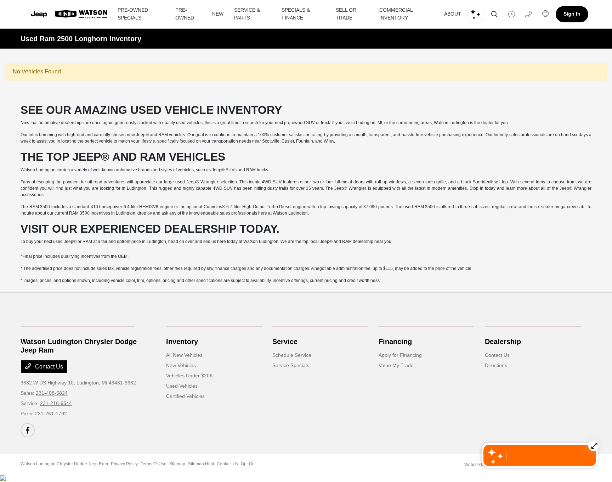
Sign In (571, 14)
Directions (496, 365)
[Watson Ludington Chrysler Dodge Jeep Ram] (68, 14)
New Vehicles (181, 365)
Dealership (503, 341)
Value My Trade (396, 365)
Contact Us (48, 367)
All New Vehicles (184, 355)
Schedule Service (291, 355)
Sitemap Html (201, 463)
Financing (395, 341)
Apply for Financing (400, 355)
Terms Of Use (153, 463)
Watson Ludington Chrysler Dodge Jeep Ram (64, 463)
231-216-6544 (56, 403)
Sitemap (177, 463)
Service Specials (290, 365)
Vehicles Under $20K (189, 375)
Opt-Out (248, 463)
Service (285, 341)
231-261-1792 (51, 413)
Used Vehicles (182, 386)
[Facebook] (28, 430)
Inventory (182, 341)
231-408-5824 (52, 393)
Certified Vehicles (185, 396)
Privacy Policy (124, 463)
